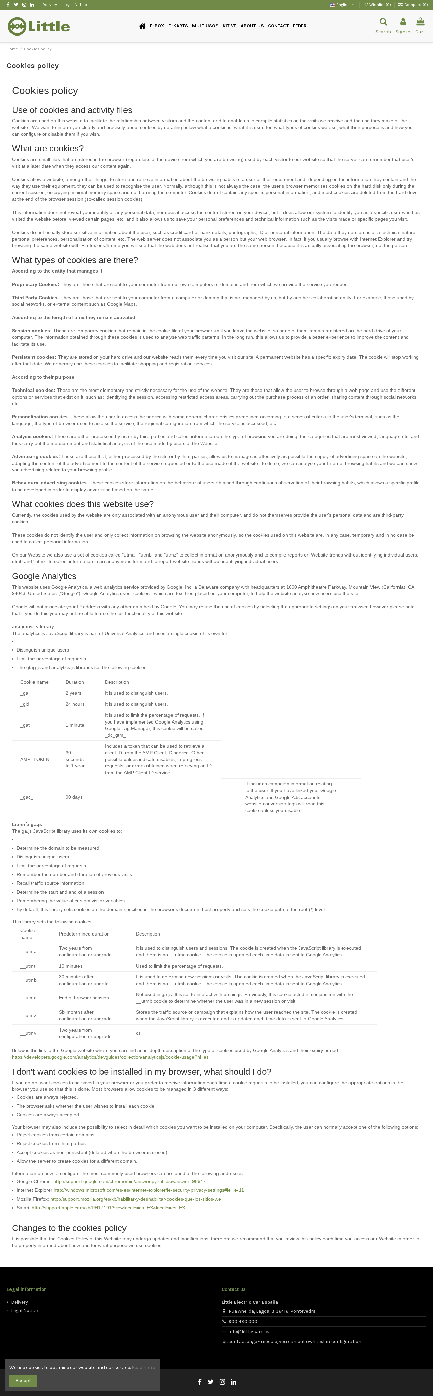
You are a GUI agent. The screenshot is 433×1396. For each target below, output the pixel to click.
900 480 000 (243, 1321)
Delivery (50, 4)
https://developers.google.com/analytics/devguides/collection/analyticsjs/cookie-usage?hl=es (110, 1057)
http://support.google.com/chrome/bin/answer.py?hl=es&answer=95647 (129, 1181)
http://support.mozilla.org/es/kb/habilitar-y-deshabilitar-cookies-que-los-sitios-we (135, 1199)
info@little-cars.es (249, 1331)
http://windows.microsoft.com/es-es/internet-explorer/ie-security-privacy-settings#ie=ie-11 (149, 1190)
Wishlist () (380, 4)
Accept (23, 1380)
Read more (143, 1367)
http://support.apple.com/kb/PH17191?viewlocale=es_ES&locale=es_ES (108, 1207)
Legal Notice (75, 4)
